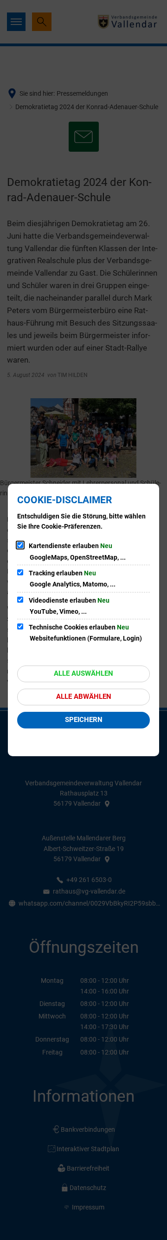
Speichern (84, 720)
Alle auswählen (83, 673)
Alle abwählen (83, 696)
